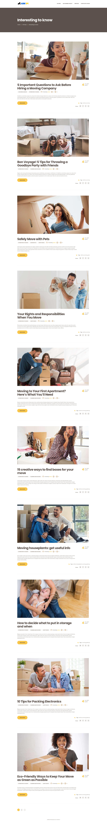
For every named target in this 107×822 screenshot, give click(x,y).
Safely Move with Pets (33, 239)
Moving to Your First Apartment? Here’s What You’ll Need (41, 392)
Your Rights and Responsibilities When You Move (41, 315)
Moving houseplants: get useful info (43, 548)
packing (88, 410)
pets (89, 255)
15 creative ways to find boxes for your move (45, 471)
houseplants (79, 564)
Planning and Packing (36, 169)
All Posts (24, 24)
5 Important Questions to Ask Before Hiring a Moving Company (44, 86)
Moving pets (33, 242)
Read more (22, 103)
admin (48, 92)
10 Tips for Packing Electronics (39, 701)
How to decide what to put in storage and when (44, 624)
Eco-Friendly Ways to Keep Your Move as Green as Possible (45, 778)
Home (18, 24)
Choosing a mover (22, 91)
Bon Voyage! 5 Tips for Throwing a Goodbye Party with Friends (42, 163)
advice (84, 103)
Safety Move (41, 242)
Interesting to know (34, 91)
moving (88, 103)
